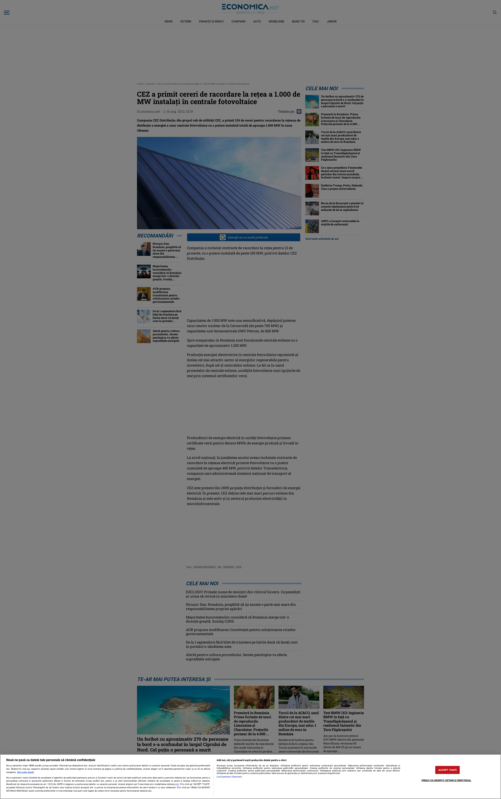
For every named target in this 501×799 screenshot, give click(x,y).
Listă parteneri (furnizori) (229, 777)
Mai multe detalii (25, 772)
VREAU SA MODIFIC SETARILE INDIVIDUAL (446, 780)
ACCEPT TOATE (447, 769)
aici (177, 784)
